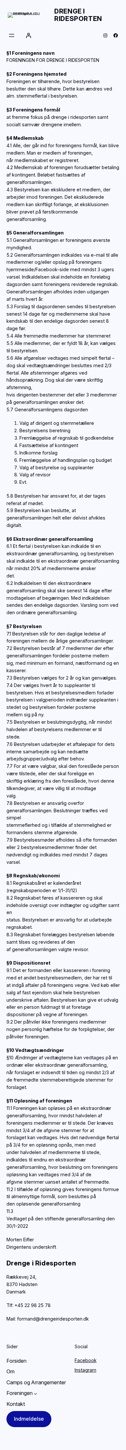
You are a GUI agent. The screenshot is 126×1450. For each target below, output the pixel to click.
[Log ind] (28, 35)
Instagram (85, 1370)
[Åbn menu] (12, 35)
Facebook (86, 1360)
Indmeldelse (29, 1419)
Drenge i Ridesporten (78, 15)
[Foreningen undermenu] (35, 1393)
